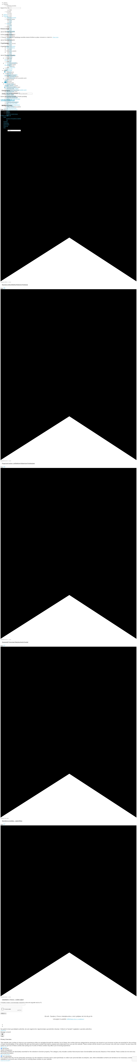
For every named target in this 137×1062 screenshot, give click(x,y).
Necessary (5, 1048)
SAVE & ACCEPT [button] (5, 1060)
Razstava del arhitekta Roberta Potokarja (15, 284)
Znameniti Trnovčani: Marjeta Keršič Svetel (15, 642)
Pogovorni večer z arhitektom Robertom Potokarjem (18, 463)
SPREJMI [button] (3, 1030)
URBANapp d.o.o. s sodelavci (75, 1019)
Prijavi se (3, 115)
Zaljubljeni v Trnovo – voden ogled (12, 999)
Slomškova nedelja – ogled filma (12, 821)
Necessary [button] (4, 1047)
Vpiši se (8, 115)
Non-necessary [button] (5, 1054)
